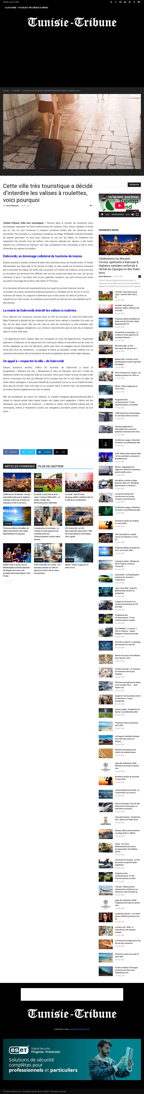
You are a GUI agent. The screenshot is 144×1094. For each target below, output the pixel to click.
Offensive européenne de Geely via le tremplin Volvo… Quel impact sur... (127, 685)
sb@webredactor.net (80, 1029)
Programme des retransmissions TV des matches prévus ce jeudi (125, 617)
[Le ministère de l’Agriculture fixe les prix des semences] (106, 944)
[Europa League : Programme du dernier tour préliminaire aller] (106, 713)
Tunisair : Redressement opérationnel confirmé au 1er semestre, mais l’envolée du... (127, 889)
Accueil (6, 90)
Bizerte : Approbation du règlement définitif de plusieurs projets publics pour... (127, 469)
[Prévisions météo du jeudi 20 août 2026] (106, 726)
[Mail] (129, 2)
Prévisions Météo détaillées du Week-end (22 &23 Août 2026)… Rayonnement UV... (127, 321)
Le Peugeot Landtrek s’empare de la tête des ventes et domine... (127, 738)
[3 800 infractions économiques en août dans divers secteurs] (106, 417)
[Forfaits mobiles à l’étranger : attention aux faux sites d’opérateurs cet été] (106, 971)
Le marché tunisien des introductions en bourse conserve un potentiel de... (125, 496)
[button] (111, 2)
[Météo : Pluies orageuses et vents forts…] (79, 552)
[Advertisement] (48, 214)
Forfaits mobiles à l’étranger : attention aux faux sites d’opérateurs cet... (127, 970)
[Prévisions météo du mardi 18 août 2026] (106, 958)
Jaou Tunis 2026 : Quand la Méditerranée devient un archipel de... (126, 590)
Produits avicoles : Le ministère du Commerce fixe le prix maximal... (127, 671)
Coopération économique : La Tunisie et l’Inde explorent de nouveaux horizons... (126, 334)
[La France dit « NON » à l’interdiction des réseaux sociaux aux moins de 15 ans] (106, 931)
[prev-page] (5, 581)
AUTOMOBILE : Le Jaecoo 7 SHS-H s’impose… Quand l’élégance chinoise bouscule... (127, 631)
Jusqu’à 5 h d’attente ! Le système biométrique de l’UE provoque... (126, 604)
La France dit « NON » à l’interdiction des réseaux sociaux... (125, 929)
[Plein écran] (137, 214)
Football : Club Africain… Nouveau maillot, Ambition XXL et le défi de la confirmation (79, 497)
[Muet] (132, 214)
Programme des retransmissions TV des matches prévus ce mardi (125, 875)
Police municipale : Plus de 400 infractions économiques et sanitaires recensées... (127, 806)
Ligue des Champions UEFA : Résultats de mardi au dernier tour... (127, 765)
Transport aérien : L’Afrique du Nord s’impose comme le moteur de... (127, 563)
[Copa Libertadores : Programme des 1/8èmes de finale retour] (106, 821)
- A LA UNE (15, 90)
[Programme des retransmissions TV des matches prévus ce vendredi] (106, 403)
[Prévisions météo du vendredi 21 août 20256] (106, 524)
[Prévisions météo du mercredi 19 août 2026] (106, 780)
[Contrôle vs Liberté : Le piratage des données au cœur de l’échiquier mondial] (106, 646)
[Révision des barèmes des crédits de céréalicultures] (106, 753)
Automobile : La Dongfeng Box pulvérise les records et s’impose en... (127, 577)
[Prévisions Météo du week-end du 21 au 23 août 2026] (106, 551)
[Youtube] (139, 2)
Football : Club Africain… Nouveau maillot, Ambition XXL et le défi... (127, 308)
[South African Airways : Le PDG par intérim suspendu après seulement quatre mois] (106, 863)
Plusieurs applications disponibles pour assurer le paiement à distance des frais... (128, 429)
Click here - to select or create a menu (26, 7)
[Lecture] (102, 214)
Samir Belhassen (12, 205)
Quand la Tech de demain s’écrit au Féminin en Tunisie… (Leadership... (128, 698)
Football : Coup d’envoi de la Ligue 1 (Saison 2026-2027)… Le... (126, 294)
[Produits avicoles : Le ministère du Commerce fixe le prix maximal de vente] (106, 672)
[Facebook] (115, 2)
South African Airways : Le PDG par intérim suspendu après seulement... (127, 862)
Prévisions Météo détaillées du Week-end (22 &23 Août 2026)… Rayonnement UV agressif (16, 531)
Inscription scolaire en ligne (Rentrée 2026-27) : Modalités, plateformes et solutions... (127, 483)
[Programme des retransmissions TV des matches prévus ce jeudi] (106, 619)
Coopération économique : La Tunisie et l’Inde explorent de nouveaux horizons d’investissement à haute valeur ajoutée (47, 533)
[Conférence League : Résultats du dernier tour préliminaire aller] (106, 444)
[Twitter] (134, 2)
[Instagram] (120, 2)
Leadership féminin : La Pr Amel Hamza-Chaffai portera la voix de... (127, 916)
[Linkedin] (125, 2)
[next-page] (9, 581)
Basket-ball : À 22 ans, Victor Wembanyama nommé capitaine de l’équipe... (128, 361)
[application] (120, 205)
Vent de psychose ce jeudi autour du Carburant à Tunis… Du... (127, 536)
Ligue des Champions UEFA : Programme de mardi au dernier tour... (127, 902)
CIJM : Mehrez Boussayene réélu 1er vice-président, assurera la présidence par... (128, 456)
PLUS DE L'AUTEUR (50, 466)
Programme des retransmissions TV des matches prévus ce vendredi (126, 402)
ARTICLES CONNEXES (20, 466)
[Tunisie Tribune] (72, 23)
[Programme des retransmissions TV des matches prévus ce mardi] (106, 877)
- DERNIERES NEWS (72, 490)
